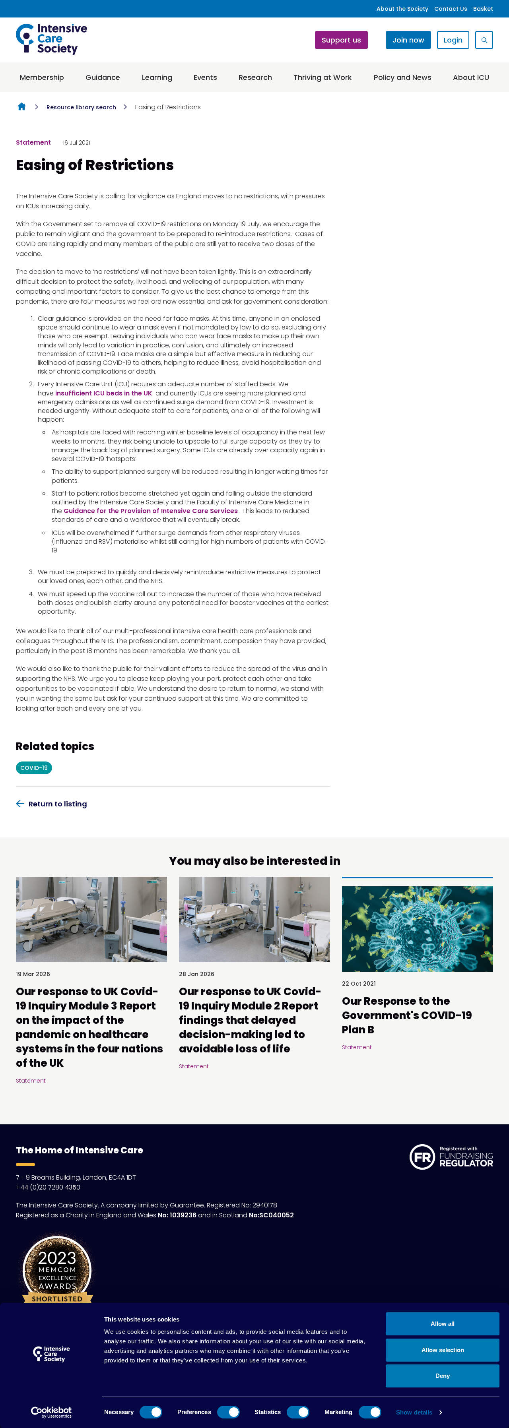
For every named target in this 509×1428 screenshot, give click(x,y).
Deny (442, 1375)
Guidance (102, 77)
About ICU (471, 77)
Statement (33, 142)
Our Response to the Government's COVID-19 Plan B (407, 1015)
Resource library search (81, 107)
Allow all (443, 1323)
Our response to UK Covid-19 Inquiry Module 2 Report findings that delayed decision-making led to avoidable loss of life (250, 1020)
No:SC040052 (271, 1215)
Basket (483, 9)
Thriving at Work (322, 77)
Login (453, 40)
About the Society (402, 9)
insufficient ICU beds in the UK (103, 393)
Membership (42, 77)
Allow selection (443, 1350)
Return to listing (58, 804)
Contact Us (450, 9)
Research (255, 77)
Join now (408, 40)
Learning (157, 77)
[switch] (228, 1412)
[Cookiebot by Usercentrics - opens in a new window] (51, 1412)
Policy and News (402, 77)
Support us (341, 40)
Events (205, 77)
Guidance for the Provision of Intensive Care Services (151, 510)
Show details (414, 1412)
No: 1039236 (177, 1215)
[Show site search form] (484, 40)
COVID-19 (34, 768)
